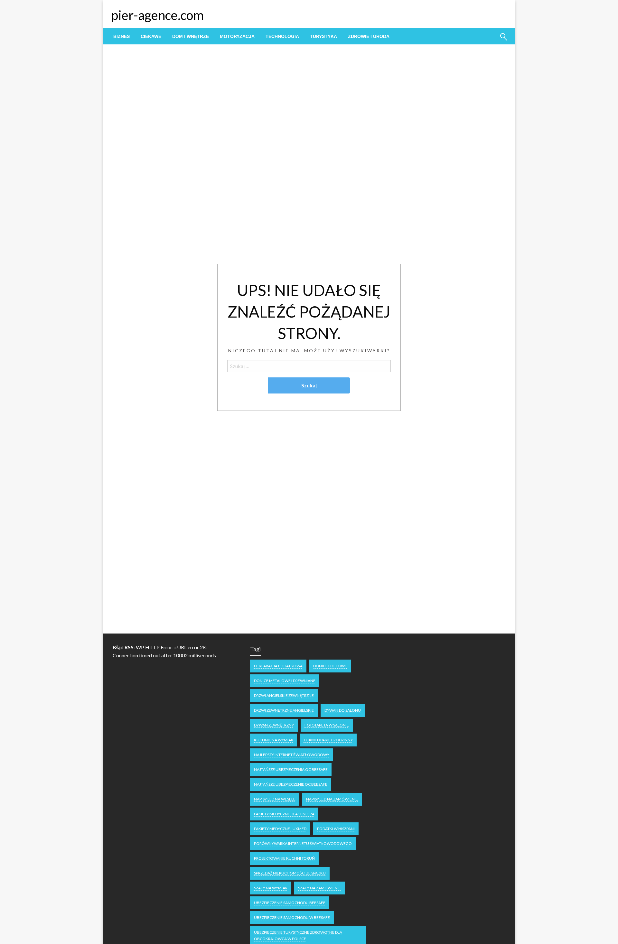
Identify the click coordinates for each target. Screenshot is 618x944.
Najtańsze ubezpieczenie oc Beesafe (290, 784)
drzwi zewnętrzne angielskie (284, 710)
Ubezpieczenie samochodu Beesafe (289, 902)
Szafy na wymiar (270, 887)
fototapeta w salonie (326, 725)
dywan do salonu (342, 710)
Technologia (282, 36)
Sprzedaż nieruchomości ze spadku (290, 873)
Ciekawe (151, 36)
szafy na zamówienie (319, 887)
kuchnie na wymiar (273, 739)
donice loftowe (330, 665)
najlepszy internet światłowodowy (291, 754)
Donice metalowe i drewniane (284, 680)
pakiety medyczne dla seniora (284, 813)
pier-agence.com (157, 15)
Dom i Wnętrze (190, 36)
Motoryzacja (237, 36)
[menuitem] (121, 36)
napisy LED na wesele (274, 799)
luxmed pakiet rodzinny (328, 739)
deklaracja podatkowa (278, 665)
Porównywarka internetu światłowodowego (303, 843)
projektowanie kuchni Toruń (284, 858)
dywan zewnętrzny (274, 725)
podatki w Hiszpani (336, 828)
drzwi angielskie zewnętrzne (284, 695)
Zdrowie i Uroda (368, 36)
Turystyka (323, 36)
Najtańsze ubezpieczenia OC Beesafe (291, 769)
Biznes (121, 36)
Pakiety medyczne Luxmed (280, 828)
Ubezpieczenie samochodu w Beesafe (292, 917)
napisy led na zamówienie (332, 799)
